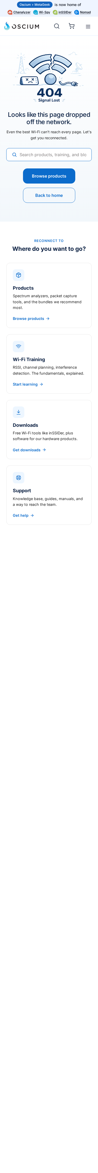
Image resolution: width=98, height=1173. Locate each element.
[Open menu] (88, 26)
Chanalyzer (22, 12)
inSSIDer (65, 12)
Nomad (85, 12)
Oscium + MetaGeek (35, 5)
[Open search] (56, 26)
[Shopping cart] (72, 25)
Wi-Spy (44, 12)
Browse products (49, 176)
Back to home (49, 195)
